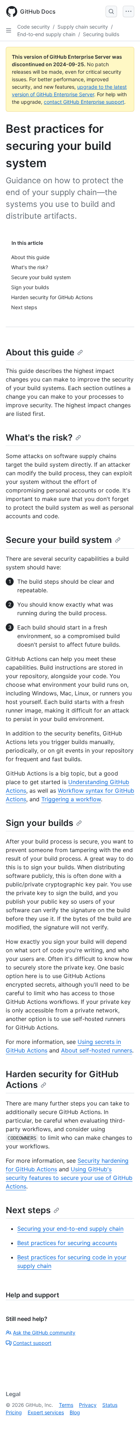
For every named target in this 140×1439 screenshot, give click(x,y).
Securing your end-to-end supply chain (70, 1228)
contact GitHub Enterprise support (84, 102)
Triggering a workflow (71, 799)
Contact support (32, 1343)
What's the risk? (39, 437)
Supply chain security (82, 27)
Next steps (28, 1210)
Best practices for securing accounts (67, 1242)
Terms (66, 1405)
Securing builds (101, 34)
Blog (75, 1412)
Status (109, 1405)
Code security (33, 27)
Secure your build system (59, 540)
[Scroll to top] (124, 1423)
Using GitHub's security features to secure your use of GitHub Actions (69, 1178)
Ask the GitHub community (44, 1332)
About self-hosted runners (96, 1050)
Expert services (46, 1412)
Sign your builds (39, 823)
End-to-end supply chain (46, 34)
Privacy (88, 1405)
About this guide (40, 352)
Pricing (14, 1412)
